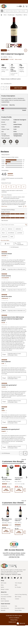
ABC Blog (3, 599)
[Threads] (21, 577)
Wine (2, 585)
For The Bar (18, 587)
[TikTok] (18, 577)
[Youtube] (14, 577)
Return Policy (18, 610)
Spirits (2, 587)
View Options (6, 489)
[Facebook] (2, 577)
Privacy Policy (14, 620)
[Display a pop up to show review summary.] (20, 526)
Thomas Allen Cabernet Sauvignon (19, 478)
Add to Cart (18, 88)
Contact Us (4, 606)
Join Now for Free (14, 557)
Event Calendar (5, 601)
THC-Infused (18, 583)
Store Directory (5, 608)
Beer (16, 585)
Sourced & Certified (6, 596)
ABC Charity (18, 596)
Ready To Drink (5, 589)
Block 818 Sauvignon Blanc (7, 478)
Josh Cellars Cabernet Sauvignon (18, 519)
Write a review (18, 59)
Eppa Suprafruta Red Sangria (7, 519)
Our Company (4, 594)
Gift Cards (3, 583)
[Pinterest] (8, 577)
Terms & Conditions (14, 617)
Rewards (3, 610)
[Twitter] (11, 577)
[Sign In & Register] (23, 6)
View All (23, 459)
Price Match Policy (19, 608)
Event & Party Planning (21, 594)
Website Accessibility (14, 622)
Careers (17, 599)
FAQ (16, 606)
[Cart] (26, 6)
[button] (2, 477)
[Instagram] (5, 577)
